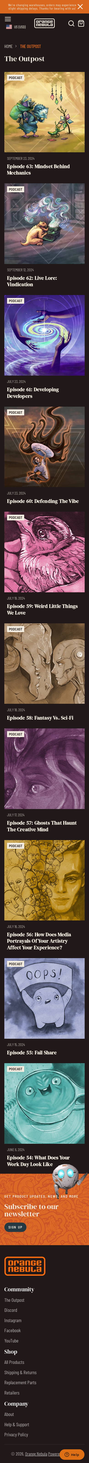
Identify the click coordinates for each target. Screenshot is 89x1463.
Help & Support (16, 1424)
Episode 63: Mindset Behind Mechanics (44, 125)
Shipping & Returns (20, 1372)
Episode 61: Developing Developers (44, 348)
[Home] (44, 23)
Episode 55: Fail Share (44, 1008)
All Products (14, 1362)
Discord (10, 1310)
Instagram (12, 1320)
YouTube (11, 1340)
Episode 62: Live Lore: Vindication (44, 236)
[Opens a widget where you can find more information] (71, 1455)
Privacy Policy (16, 1434)
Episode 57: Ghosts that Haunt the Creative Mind (44, 782)
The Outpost (14, 1300)
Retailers (11, 1392)
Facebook (12, 1330)
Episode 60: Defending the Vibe (44, 457)
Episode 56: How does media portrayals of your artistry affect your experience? (44, 897)
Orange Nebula (36, 1453)
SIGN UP (15, 1227)
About (9, 1414)
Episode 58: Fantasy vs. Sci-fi (44, 673)
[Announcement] (44, 6)
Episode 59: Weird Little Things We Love (44, 565)
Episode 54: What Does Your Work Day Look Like (44, 1116)
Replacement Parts (20, 1382)
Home (8, 46)
